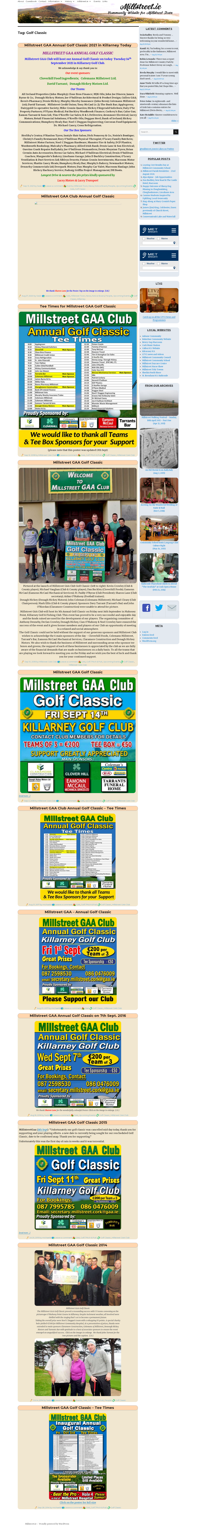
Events (97, 1)
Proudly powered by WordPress (54, 1524)
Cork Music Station (151, 345)
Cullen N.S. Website (151, 348)
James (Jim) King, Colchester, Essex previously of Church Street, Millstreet (159, 210)
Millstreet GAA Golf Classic (78, 462)
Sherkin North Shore (151, 372)
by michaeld (45, 904)
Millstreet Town (81, 186)
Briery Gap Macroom (152, 342)
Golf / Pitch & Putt (94, 455)
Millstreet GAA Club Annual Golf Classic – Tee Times (78, 808)
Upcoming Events (124, 186)
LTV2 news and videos (153, 354)
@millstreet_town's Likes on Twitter (157, 149)
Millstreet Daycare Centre (154, 363)
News (91, 186)
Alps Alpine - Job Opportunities (157, 177)
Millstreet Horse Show (152, 366)
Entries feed (148, 635)
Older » (174, 121)
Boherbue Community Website (156, 339)
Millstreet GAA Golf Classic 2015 (78, 1122)
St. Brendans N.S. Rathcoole (155, 375)
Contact (42, 1)
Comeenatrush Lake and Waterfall (159, 216)
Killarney (81, 299)
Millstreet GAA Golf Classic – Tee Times (78, 1408)
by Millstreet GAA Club (45, 455)
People (111, 186)
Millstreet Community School (156, 360)
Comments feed (150, 638)
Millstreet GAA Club (126, 455)
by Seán (38, 186)
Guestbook (31, 1)
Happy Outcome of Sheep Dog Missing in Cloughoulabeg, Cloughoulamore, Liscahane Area (158, 189)
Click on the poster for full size (78, 1502)
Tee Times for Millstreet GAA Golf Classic (78, 306)
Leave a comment (54, 186)
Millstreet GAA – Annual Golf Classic (78, 912)
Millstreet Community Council (156, 357)
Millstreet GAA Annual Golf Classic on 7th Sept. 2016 (78, 1016)
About (21, 1)
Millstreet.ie (30, 1524)
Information (54, 1)
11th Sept (42, 1129)
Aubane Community (151, 336)
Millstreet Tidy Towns (152, 369)
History (68, 1)
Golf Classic (80, 189)
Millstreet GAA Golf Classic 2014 (77, 1245)
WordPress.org (149, 641)
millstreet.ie (82, 1)
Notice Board (101, 186)
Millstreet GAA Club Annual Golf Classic (77, 196)
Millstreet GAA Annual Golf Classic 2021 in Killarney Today (77, 45)
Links (104, 1)
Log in (145, 632)
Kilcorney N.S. (148, 351)
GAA (72, 189)
